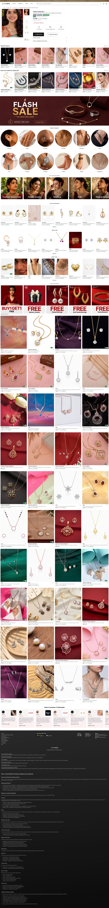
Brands (14, 3)
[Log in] (103, 3)
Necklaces (6, 760)
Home (4, 7)
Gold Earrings (3, 757)
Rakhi (56, 760)
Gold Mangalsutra (40, 757)
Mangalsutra (33, 760)
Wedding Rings (10, 765)
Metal (27, 3)
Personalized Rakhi (41, 768)
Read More (21, 723)
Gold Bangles (28, 757)
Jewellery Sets (9, 7)
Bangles (24, 760)
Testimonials (3, 743)
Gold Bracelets (9, 757)
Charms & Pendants (19, 760)
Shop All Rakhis (18, 768)
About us (2, 733)
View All (105, 45)
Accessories (59, 760)
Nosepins (28, 760)
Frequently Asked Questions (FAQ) (7, 734)
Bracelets (10, 760)
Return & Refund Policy (5, 737)
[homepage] (6, 4)
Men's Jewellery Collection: (6, 763)
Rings (14, 760)
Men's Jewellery (51, 760)
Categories (20, 3)
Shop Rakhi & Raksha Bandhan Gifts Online (8, 768)
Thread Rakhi (75, 768)
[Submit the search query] (37, 4)
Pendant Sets (15, 7)
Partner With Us (4, 741)
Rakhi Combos (69, 768)
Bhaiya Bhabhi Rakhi (52, 768)
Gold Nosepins (33, 757)
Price (32, 3)
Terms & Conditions (4, 740)
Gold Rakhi (29, 768)
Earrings (2, 760)
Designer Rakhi (24, 768)
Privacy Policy (3, 736)
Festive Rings (23, 765)
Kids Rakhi (46, 768)
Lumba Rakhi (59, 768)
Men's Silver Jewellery (15, 763)
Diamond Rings (64, 760)
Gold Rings (14, 757)
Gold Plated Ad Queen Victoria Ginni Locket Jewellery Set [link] (28, 7)
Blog (2, 744)
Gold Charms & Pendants (21, 757)
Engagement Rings (17, 765)
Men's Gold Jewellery (23, 763)
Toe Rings (37, 760)
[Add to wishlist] (25, 349)
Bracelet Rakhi (34, 768)
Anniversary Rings (4, 765)
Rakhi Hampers (64, 768)
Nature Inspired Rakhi (81, 768)
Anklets (41, 760)
